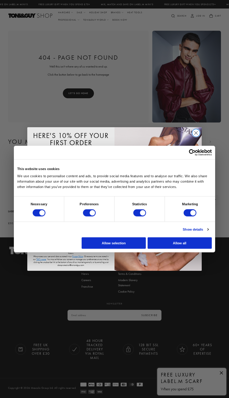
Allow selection (114, 243)
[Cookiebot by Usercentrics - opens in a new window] (192, 152)
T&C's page (41, 259)
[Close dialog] (196, 133)
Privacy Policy (77, 256)
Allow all (179, 243)
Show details (193, 229)
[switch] (89, 212)
